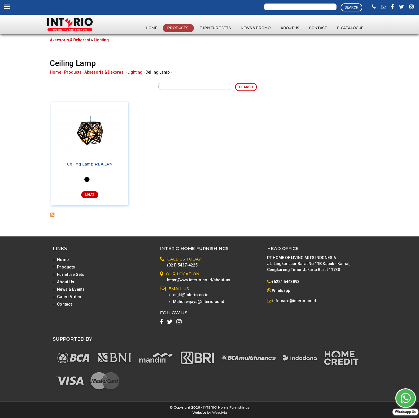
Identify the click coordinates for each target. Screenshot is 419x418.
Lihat (89, 195)
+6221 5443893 (285, 281)
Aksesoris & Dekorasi (70, 40)
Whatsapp (281, 290)
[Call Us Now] (374, 7)
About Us (289, 28)
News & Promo (255, 28)
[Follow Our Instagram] (411, 7)
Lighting (101, 40)
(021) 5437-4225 (182, 265)
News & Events (71, 289)
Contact (318, 28)
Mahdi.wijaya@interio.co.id (198, 301)
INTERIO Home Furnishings (226, 407)
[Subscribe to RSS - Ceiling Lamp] (52, 215)
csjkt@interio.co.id (191, 294)
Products (178, 28)
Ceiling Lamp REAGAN (90, 164)
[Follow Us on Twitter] (401, 7)
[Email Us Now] (383, 7)
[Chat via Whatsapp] (405, 398)
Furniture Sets (215, 28)
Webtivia (219, 412)
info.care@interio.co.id (293, 300)
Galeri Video (69, 296)
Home (151, 28)
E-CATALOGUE (350, 28)
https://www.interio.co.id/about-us (198, 280)
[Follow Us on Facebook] (392, 7)
